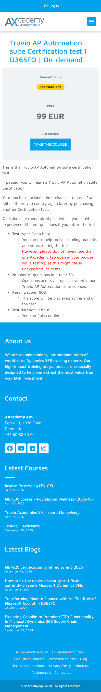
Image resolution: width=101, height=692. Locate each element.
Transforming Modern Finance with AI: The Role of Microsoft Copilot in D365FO (50, 600)
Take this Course (50, 144)
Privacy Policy (60, 665)
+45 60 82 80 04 (20, 434)
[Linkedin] (32, 448)
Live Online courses (29, 659)
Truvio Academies (29, 652)
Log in (53, 6)
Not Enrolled (51, 87)
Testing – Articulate (22, 526)
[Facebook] (10, 448)
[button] (91, 21)
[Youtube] (21, 448)
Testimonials (41, 672)
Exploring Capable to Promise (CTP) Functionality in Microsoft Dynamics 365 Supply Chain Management (49, 621)
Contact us (62, 672)
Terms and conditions (29, 665)
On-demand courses (68, 652)
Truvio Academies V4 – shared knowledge (43, 512)
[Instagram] (44, 448)
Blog (83, 659)
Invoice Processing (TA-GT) (29, 485)
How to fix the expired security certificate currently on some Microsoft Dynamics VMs (44, 582)
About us (81, 665)
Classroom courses (62, 659)
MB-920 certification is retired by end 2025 (44, 567)
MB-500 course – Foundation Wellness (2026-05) (49, 499)
